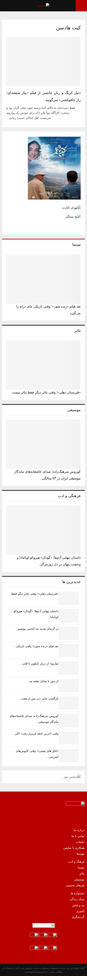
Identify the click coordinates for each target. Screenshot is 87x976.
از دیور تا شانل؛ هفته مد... (42, 681)
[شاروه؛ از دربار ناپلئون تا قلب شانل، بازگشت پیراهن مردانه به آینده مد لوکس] (68, 668)
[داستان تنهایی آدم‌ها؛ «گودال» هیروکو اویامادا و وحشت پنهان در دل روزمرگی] (43, 530)
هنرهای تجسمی (74, 885)
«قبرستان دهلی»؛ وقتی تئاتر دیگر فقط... (33, 593)
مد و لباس (78, 905)
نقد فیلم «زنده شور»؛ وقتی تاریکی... (36, 646)
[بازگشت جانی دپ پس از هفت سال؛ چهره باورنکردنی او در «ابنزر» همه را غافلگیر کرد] (68, 703)
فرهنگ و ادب (76, 861)
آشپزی (80, 911)
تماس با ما (78, 836)
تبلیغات (80, 842)
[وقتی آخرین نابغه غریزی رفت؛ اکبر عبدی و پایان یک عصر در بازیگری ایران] (68, 738)
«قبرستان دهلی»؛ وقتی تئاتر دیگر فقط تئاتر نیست (46, 392)
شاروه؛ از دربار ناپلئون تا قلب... (39, 663)
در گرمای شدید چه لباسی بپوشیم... (36, 628)
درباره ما (79, 830)
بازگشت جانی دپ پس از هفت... (38, 698)
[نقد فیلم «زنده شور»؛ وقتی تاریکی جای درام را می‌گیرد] (43, 279)
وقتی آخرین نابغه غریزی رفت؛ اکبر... (35, 733)
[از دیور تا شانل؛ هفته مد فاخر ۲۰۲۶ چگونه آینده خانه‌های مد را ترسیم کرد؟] (68, 685)
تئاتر (81, 873)
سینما (81, 867)
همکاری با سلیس (73, 847)
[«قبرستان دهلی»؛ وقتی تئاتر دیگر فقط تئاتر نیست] (43, 365)
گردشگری (78, 917)
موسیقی (79, 879)
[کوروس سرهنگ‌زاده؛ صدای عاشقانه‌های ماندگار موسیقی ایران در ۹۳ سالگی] (43, 444)
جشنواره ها (77, 893)
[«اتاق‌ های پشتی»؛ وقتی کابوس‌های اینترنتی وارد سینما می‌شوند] (68, 755)
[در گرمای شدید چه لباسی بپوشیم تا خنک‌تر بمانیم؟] (68, 633)
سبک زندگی (77, 899)
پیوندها (80, 853)
